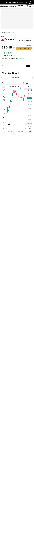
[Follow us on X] (25, 6)
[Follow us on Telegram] (33, 6)
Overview (4, 66)
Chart (28, 66)
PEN (8, 32)
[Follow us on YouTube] (30, 6)
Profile (22, 66)
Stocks (3, 32)
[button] (3, 2)
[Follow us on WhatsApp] (27, 6)
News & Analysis (14, 66)
